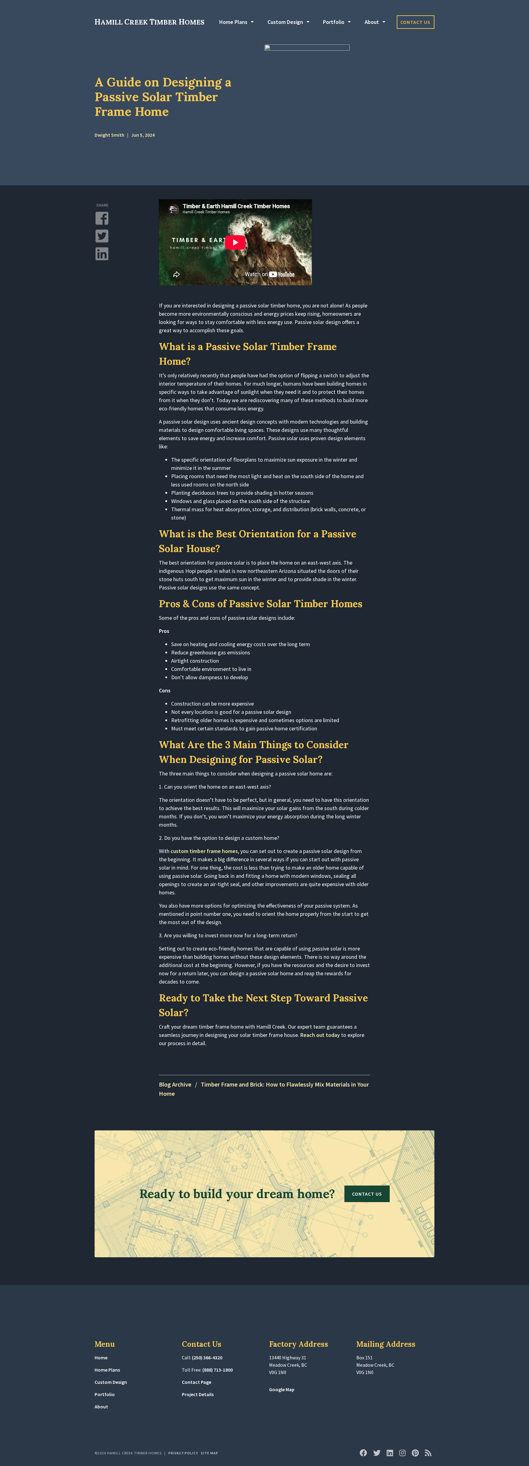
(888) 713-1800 (217, 1370)
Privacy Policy (183, 1453)
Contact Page (196, 1382)
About (372, 21)
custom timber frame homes (204, 851)
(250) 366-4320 (207, 1357)
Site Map (209, 1453)
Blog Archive (175, 1084)
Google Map (282, 1389)
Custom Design (285, 21)
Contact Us (415, 22)
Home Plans (233, 21)
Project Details (198, 1394)
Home (101, 1357)
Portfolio (333, 21)
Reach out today (320, 1034)
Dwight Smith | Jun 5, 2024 (125, 135)
